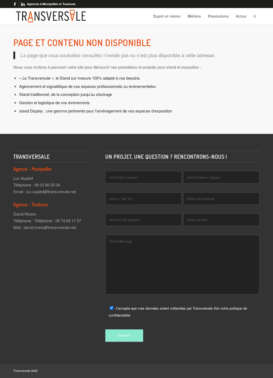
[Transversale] (51, 16)
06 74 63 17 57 (68, 220)
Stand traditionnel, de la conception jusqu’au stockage (65, 94)
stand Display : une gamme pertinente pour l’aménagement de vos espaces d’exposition (95, 111)
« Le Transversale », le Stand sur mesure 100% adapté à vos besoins (79, 78)
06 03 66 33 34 (47, 185)
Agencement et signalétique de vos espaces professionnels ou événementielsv (87, 86)
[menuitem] (167, 16)
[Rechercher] (255, 16)
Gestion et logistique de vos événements (54, 102)
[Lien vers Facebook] (15, 4)
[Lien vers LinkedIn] (23, 4)
